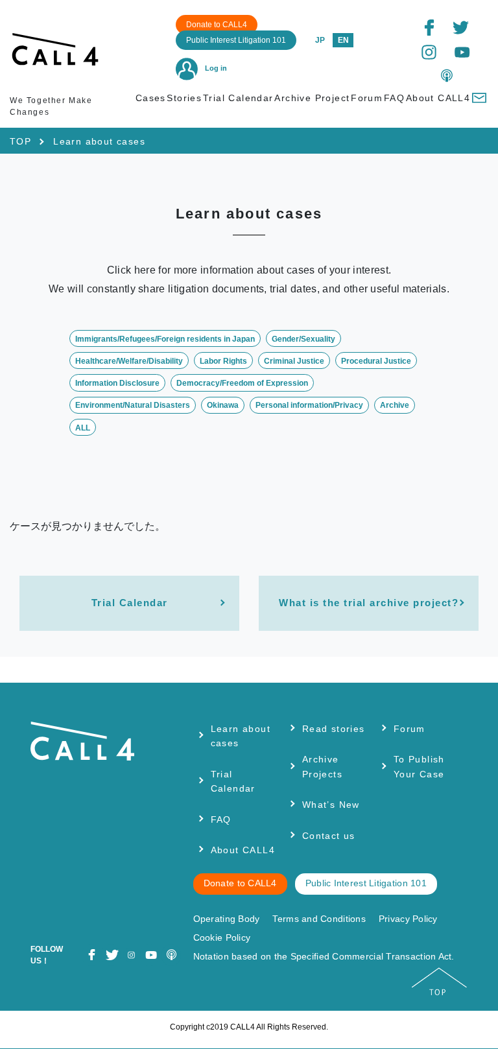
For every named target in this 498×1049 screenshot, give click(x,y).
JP (320, 40)
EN (343, 40)
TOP (20, 141)
